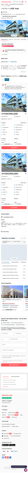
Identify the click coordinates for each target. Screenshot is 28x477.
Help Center (18, 433)
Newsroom (14, 417)
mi (21, 238)
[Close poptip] (25, 466)
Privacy (9, 467)
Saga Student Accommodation (16, 4)
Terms (5, 467)
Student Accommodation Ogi (9, 382)
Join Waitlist (14, 147)
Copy (24, 242)
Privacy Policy (16, 360)
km (24, 238)
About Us (4, 412)
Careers (4, 415)
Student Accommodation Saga (9, 380)
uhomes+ (5, 417)
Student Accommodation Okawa (9, 384)
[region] (14, 253)
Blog (21, 415)
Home (2, 4)
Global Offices (13, 412)
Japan (6, 4)
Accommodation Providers (8, 424)
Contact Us (6, 438)
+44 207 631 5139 (16, 436)
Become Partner (6, 426)
